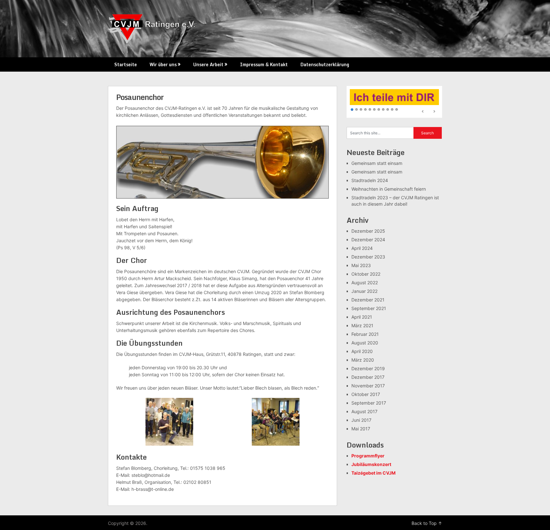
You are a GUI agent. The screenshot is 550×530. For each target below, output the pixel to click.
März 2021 (362, 325)
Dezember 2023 (368, 256)
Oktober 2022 (365, 274)
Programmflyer (367, 455)
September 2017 (368, 403)
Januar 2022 (364, 291)
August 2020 (364, 342)
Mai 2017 (360, 428)
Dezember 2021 (367, 299)
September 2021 (368, 308)
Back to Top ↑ (427, 523)
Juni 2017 (361, 420)
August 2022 (364, 282)
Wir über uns (163, 64)
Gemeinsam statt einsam (376, 163)
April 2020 (362, 351)
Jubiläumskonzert (371, 464)
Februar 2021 (365, 334)
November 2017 (368, 385)
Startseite (125, 64)
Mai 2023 (361, 265)
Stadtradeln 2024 (369, 180)
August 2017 (364, 411)
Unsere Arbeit (208, 64)
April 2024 (362, 248)
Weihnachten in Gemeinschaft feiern (388, 189)
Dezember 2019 (368, 368)
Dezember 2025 (368, 231)
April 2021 (361, 317)
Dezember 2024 (368, 239)
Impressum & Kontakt (264, 64)
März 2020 (362, 360)
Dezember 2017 (367, 377)
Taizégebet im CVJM (373, 473)
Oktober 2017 (365, 394)
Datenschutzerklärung (324, 64)
